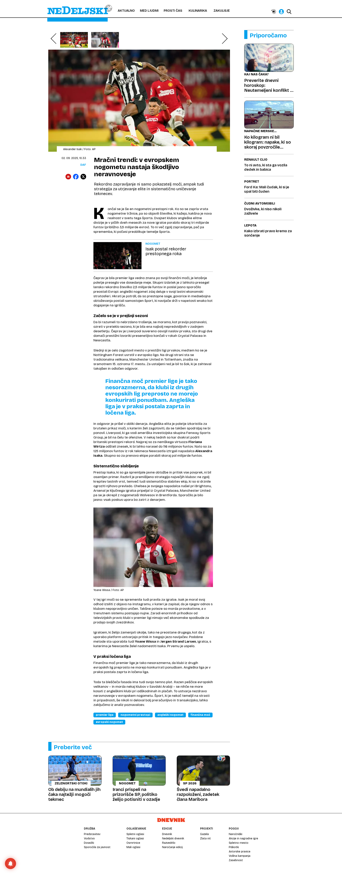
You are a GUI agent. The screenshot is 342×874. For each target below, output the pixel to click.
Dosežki (89, 843)
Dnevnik (167, 834)
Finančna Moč (200, 715)
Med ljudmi (149, 10)
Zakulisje (222, 10)
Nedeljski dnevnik (173, 838)
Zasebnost (236, 860)
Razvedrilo (168, 843)
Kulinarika (198, 10)
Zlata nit (205, 838)
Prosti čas (173, 10)
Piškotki (234, 847)
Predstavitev (92, 834)
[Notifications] (10, 863)
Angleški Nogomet (170, 715)
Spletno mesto (238, 843)
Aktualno (126, 10)
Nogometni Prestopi (135, 715)
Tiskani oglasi (135, 838)
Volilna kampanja (239, 856)
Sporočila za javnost (97, 847)
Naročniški (235, 834)
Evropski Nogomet (109, 722)
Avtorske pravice (239, 851)
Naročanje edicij (172, 847)
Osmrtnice (133, 843)
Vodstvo (89, 838)
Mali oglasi (133, 847)
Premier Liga (104, 715)
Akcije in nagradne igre (243, 838)
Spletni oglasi (135, 834)
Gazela (204, 834)
